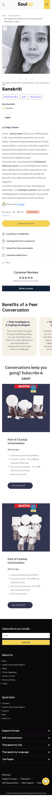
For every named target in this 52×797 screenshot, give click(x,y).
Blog (4, 661)
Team (4, 683)
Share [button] (7, 263)
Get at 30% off (18, 605)
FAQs (4, 668)
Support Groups (26, 730)
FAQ (4, 714)
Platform (5, 215)
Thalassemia (35, 97)
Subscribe (26, 642)
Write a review (26, 288)
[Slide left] (20, 79)
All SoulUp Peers (15, 15)
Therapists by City (26, 745)
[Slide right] (32, 79)
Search (5, 711)
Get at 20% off (18, 485)
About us (6, 718)
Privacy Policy (8, 680)
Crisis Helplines (9, 672)
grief (24, 97)
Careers (6, 703)
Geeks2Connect (40, 793)
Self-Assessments (26, 738)
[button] (3, 4)
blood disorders (11, 97)
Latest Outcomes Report (13, 665)
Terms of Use (8, 676)
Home (4, 15)
